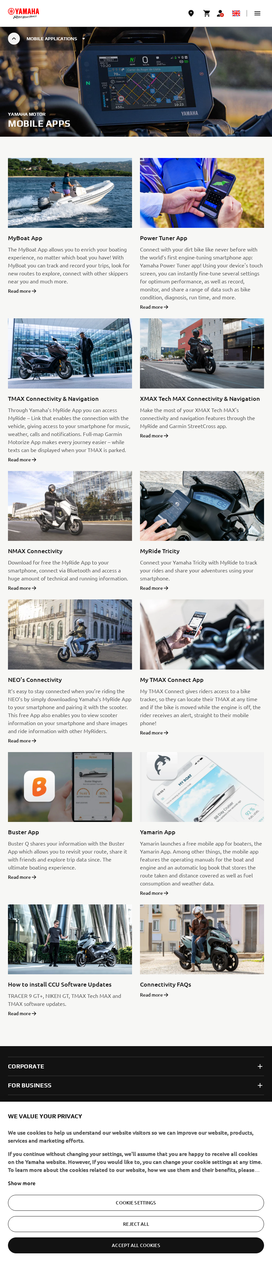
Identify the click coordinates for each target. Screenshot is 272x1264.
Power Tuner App (163, 237)
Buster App (23, 832)
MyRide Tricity (159, 550)
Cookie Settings (136, 1202)
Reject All (136, 1224)
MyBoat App (25, 237)
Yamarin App (157, 832)
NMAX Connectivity (35, 550)
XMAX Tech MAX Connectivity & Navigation (200, 398)
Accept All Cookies (136, 1245)
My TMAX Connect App (172, 679)
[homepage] (23, 13)
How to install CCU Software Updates (59, 984)
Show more (21, 1182)
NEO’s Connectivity (35, 679)
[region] (136, 1183)
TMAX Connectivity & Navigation (53, 398)
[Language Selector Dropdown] (236, 13)
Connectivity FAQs (165, 984)
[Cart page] (207, 13)
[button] (257, 13)
